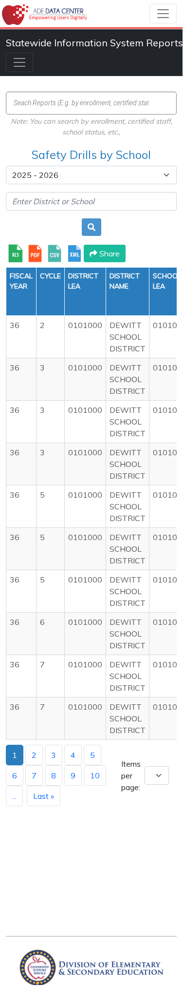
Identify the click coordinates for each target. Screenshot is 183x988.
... (14, 796)
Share (108, 253)
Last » (43, 796)
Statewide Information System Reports (94, 43)
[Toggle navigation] (163, 13)
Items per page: (131, 775)
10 (95, 775)
